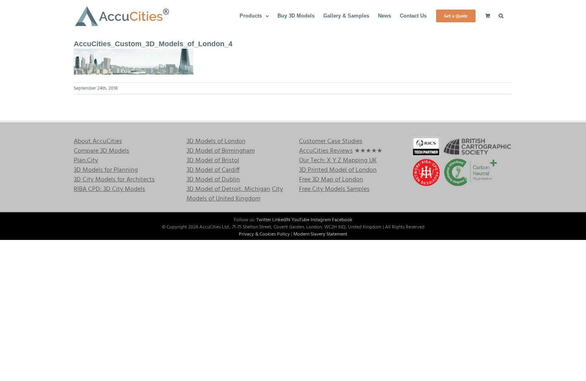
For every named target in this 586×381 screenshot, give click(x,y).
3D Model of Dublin (213, 180)
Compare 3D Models (101, 151)
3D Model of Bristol (213, 160)
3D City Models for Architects (114, 180)
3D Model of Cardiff (213, 170)
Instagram (321, 220)
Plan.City (86, 160)
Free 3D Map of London (331, 180)
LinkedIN (281, 220)
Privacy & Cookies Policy (264, 234)
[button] (501, 15)
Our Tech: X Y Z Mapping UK (338, 160)
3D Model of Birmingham (221, 151)
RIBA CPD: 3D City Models (109, 189)
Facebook (342, 220)
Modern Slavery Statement (320, 234)
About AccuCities (98, 141)
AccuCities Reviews (326, 151)
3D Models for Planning (106, 170)
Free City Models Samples (334, 189)
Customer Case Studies (330, 141)
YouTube (300, 220)
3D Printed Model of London (338, 170)
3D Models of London (216, 141)
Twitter (263, 220)
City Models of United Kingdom (235, 194)
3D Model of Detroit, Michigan (228, 189)
